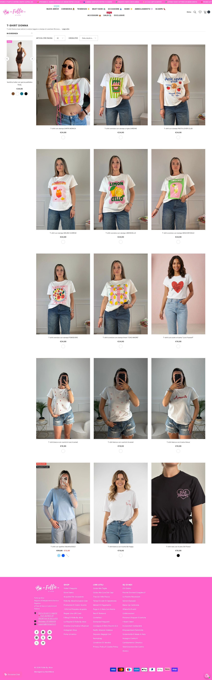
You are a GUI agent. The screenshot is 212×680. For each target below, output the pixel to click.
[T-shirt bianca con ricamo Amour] (178, 398)
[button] (7, 59)
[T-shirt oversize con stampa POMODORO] (63, 294)
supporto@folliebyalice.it (47, 624)
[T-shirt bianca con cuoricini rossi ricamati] (63, 398)
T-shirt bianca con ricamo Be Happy (120, 547)
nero (178, 555)
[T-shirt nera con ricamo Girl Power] (178, 503)
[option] (19, 69)
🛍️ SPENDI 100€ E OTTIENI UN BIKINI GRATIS (181, 2)
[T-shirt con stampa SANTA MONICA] (63, 85)
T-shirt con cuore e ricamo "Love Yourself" (178, 337)
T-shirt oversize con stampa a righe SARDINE (121, 128)
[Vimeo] (43, 643)
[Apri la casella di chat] (207, 675)
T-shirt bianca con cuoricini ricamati (121, 442)
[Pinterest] (49, 632)
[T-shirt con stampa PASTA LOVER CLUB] (178, 85)
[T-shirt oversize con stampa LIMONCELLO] (121, 189)
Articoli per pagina (44, 38)
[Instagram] (43, 632)
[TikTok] (36, 637)
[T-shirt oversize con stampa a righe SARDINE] (121, 85)
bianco (15, 94)
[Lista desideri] (200, 12)
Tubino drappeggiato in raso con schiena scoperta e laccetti (19, 83)
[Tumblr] (43, 637)
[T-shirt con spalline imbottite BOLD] (63, 503)
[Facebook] (36, 632)
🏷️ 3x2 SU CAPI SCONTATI (152, 2)
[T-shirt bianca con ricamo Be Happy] (121, 503)
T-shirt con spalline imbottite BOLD (63, 547)
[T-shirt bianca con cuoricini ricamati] (121, 398)
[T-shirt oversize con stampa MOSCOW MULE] (178, 189)
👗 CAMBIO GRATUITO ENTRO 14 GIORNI (97, 2)
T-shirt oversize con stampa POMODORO (63, 337)
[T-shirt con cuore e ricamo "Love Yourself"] (178, 294)
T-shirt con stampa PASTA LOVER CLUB (178, 128)
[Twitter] (36, 643)
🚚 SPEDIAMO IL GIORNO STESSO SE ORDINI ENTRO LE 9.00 (58, 2)
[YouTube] (49, 637)
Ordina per (73, 38)
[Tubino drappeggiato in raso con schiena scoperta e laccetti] (20, 59)
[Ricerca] (195, 12)
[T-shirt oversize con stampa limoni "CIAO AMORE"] (121, 294)
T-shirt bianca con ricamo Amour (178, 442)
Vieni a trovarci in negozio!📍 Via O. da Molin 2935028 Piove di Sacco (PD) (48, 615)
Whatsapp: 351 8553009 (47, 621)
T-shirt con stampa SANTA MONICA (63, 128)
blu (11, 94)
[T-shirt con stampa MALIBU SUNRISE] (63, 189)
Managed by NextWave (44, 672)
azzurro (59, 555)
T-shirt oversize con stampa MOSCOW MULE (178, 233)
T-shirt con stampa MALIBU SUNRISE (63, 233)
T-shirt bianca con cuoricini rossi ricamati (63, 442)
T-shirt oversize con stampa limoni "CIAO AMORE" (121, 337)
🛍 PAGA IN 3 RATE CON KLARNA (127, 2)
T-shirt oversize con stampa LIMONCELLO (121, 233)
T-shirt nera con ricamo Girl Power (178, 547)
